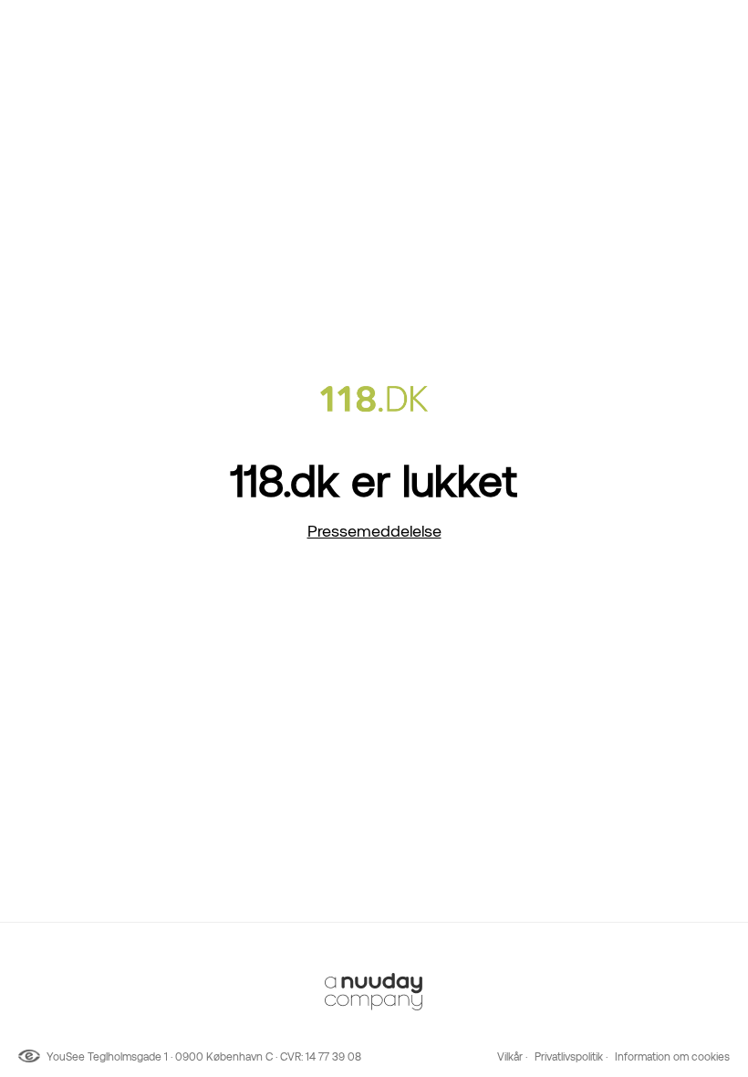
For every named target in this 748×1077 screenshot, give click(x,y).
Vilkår (510, 1057)
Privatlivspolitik (569, 1057)
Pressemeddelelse (374, 530)
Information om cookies (672, 1057)
